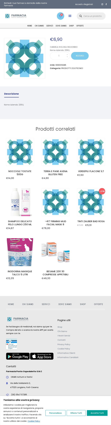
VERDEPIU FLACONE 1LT (91, 171)
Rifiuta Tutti (76, 413)
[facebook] (106, 4)
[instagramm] (102, 4)
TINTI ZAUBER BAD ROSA (91, 221)
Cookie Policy (34, 421)
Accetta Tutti (97, 413)
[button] (69, 16)
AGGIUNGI (80, 56)
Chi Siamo (62, 331)
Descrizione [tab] (11, 93)
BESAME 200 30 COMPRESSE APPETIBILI (55, 273)
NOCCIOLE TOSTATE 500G (19, 173)
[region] (55, 410)
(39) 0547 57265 (19, 394)
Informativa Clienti (66, 353)
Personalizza (55, 413)
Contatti (62, 340)
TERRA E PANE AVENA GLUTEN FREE (56, 173)
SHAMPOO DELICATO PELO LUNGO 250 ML (20, 223)
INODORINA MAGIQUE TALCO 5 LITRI (20, 273)
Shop (60, 327)
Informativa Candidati (68, 357)
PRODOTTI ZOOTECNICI (72, 68)
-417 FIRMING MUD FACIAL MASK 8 (55, 223)
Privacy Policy (64, 344)
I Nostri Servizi (64, 335)
